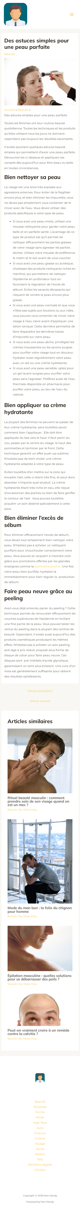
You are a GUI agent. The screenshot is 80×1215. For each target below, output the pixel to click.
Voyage (40, 1143)
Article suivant (40, 701)
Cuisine (40, 1138)
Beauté (9, 54)
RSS (40, 1159)
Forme (40, 1112)
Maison (40, 1154)
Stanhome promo (47, 566)
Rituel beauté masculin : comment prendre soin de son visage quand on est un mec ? (38, 801)
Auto (40, 1128)
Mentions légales (40, 1164)
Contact (40, 1170)
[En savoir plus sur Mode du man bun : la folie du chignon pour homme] (40, 861)
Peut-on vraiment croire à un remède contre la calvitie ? (38, 1032)
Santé (40, 1149)
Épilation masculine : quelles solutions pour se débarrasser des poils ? (39, 977)
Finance (40, 1133)
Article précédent (40, 691)
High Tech (40, 1123)
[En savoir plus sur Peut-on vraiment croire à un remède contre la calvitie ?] (40, 1009)
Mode (40, 1117)
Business (40, 1107)
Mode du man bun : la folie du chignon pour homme (40, 910)
